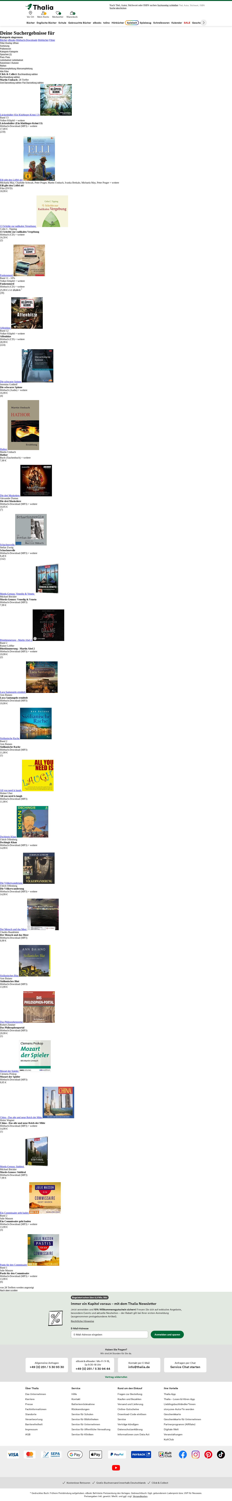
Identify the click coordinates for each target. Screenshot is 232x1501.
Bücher (3, 40)
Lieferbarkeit (5, 60)
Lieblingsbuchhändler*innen (180, 1404)
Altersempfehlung (8, 68)
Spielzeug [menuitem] (145, 22)
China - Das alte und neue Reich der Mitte (21, 1117)
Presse (29, 1404)
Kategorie (4, 51)
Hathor (4, 449)
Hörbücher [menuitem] (118, 22)
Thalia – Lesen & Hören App (179, 1399)
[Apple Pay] (95, 1455)
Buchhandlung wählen (28, 74)
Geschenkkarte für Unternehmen (182, 1419)
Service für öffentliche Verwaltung (90, 1429)
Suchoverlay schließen (167, 5)
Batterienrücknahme (83, 1404)
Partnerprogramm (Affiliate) (179, 1424)
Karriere (30, 1399)
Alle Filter (4, 71)
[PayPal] (117, 1455)
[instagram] (196, 1455)
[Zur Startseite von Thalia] (41, 7)
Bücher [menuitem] (31, 22)
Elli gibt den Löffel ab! (11, 179)
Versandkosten (140, 1496)
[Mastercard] (30, 1455)
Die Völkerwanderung (11, 883)
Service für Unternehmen (85, 1424)
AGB (27, 1434)
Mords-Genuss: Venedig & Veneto (17, 593)
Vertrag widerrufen (116, 1377)
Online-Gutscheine (128, 1409)
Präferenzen (5, 49)
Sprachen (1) (6, 54)
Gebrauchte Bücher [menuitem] (79, 22)
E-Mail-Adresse (80, 1328)
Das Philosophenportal (11, 1022)
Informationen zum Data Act (133, 1434)
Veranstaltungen (173, 1434)
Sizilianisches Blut (9, 975)
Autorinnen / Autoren (9, 63)
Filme (52, 40)
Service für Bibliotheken (84, 1419)
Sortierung (4, 46)
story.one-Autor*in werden (179, 1409)
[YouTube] (116, 1468)
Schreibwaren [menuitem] (161, 22)
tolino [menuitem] (106, 22)
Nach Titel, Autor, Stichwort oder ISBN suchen (133, 5)
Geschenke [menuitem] (198, 22)
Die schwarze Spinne (11, 381)
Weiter (203, 23)
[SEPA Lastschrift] (51, 1455)
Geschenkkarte (172, 1414)
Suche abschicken (118, 8)
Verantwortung (33, 1419)
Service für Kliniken (82, 1434)
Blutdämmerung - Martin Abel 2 (16, 640)
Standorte (30, 1414)
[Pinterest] (208, 1455)
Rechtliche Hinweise (82, 1321)
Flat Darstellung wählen (33, 83)
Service (75, 1388)
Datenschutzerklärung (130, 1429)
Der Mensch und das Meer (13, 929)
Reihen (3, 66)
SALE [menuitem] (187, 22)
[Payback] (141, 1455)
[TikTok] (221, 1455)
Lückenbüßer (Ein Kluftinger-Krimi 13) (20, 114)
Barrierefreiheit (34, 1424)
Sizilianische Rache (10, 738)
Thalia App (170, 1394)
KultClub (169, 1439)
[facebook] (183, 1455)
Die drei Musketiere (10, 495)
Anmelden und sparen (167, 1334)
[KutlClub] (165, 1455)
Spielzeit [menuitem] (132, 22)
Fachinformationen (35, 1409)
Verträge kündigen (128, 1424)
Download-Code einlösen (132, 1414)
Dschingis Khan (8, 836)
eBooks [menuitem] (97, 22)
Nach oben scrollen (9, 1290)
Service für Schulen (82, 1414)
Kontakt (75, 1399)
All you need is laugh (11, 790)
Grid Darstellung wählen (11, 83)
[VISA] (13, 1455)
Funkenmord (6, 275)
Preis (2, 57)
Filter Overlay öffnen (9, 43)
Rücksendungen (80, 1409)
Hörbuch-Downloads (26, 40)
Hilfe (74, 1394)
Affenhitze (5, 328)
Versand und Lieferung (130, 1404)
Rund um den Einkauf (130, 1388)
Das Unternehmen (35, 1394)
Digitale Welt (171, 1429)
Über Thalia (32, 1388)
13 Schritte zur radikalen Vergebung (18, 226)
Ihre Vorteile (171, 1388)
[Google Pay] (75, 1455)
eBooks (11, 40)
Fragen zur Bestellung (130, 1394)
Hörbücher (43, 40)
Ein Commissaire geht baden (14, 1212)
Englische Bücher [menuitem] (47, 22)
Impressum (31, 1429)
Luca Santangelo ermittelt (13, 692)
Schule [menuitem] (62, 22)
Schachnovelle (7, 544)
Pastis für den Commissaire (14, 1264)
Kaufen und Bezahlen (129, 1399)
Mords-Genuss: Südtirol (12, 1166)
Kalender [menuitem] (176, 22)
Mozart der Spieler (9, 1071)
